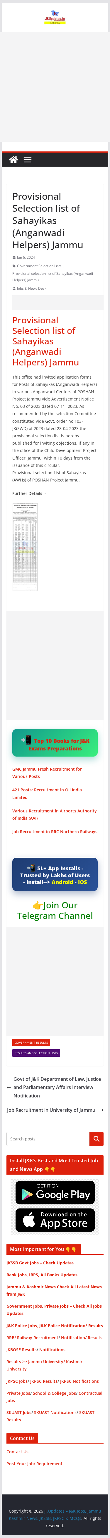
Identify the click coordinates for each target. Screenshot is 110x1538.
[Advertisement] (55, 87)
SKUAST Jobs (18, 1412)
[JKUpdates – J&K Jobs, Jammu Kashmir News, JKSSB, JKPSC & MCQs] (13, 160)
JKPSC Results (43, 1381)
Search (96, 1139)
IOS (82, 881)
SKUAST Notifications (55, 1412)
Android (62, 881)
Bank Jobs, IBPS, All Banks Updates (41, 1275)
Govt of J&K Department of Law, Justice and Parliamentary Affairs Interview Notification (57, 1087)
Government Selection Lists (39, 265)
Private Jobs (18, 1393)
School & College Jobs (54, 1393)
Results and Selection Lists (36, 1053)
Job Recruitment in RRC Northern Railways (54, 831)
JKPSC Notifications (79, 1381)
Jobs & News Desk (31, 288)
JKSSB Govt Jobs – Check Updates (40, 1263)
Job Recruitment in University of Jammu (52, 1110)
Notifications (52, 1349)
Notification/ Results (81, 1337)
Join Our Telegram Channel (55, 910)
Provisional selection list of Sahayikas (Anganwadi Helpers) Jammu (52, 276)
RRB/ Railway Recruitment (32, 1337)
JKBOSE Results (21, 1349)
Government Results (31, 1042)
